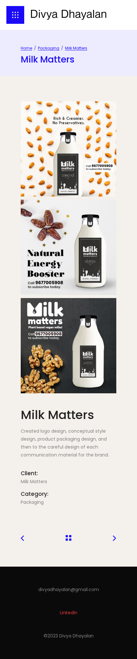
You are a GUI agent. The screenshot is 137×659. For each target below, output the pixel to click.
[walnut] (68, 345)
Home (26, 48)
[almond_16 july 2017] (68, 148)
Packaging (48, 48)
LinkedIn (68, 612)
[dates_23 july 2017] (68, 247)
